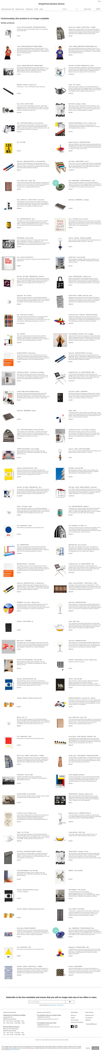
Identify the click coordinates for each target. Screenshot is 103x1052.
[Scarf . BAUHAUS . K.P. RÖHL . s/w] (60, 532)
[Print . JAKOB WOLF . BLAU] (8, 743)
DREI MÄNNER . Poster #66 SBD (77, 889)
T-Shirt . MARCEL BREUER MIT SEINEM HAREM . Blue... (83, 46)
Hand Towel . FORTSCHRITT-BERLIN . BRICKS (29, 851)
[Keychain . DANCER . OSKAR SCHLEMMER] (60, 244)
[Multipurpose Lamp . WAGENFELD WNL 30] (60, 819)
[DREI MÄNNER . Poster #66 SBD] (60, 896)
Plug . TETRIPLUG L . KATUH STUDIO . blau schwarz (30, 199)
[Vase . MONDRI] (8, 340)
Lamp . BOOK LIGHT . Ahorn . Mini (77, 717)
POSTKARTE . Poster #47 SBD (25, 774)
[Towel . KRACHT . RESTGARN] (60, 915)
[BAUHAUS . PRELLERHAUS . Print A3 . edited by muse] (60, 666)
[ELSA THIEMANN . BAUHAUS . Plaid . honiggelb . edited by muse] (60, 340)
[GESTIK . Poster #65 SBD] (60, 685)
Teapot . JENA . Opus (74, 621)
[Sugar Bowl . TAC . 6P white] (8, 302)
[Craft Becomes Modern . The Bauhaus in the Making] (8, 378)
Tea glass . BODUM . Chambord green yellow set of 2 (30, 909)
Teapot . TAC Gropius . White (24, 506)
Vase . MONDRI (21, 334)
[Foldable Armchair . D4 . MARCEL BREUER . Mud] (60, 570)
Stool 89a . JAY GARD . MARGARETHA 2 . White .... (82, 65)
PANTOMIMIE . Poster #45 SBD (25, 238)
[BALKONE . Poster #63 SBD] (60, 474)
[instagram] (76, 1026)
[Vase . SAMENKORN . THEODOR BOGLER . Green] (60, 187)
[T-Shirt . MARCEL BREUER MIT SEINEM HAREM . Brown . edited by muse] (8, 52)
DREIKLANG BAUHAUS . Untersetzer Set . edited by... (82, 698)
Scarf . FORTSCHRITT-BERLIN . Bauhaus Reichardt (30, 429)
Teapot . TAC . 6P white (23, 832)
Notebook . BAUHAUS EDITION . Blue (26, 679)
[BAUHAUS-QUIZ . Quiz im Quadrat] (60, 551)
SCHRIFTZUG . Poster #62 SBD (77, 257)
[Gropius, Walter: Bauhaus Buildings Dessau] (8, 397)
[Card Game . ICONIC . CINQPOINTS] (60, 397)
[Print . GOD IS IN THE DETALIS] (8, 263)
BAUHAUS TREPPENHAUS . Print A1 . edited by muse (82, 123)
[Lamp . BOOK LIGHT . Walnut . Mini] (8, 187)
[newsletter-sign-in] (69, 1001)
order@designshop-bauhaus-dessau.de (48, 1026)
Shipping (87, 1020)
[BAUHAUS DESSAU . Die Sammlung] (8, 359)
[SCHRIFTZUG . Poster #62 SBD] (60, 263)
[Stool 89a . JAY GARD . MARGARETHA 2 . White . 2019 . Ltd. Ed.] (60, 72)
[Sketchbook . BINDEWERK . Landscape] (60, 206)
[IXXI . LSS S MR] (8, 148)
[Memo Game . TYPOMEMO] (8, 647)
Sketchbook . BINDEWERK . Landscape (79, 199)
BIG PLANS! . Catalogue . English (77, 104)
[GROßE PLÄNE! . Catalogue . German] (60, 858)
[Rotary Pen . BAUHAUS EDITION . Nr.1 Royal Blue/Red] (8, 167)
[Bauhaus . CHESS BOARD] (60, 973)
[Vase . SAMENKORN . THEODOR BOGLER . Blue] (60, 934)
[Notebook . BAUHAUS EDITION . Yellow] (8, 474)
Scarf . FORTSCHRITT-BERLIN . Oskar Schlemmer (30, 123)
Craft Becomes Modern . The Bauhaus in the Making (30, 372)
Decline (88, 1048)
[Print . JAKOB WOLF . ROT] (8, 953)
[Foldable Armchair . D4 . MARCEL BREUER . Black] (60, 378)
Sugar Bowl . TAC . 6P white (24, 295)
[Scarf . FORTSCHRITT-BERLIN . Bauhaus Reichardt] (8, 436)
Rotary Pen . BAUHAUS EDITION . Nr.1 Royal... (81, 353)
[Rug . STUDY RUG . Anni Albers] (8, 321)
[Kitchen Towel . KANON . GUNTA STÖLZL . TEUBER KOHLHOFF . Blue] (8, 762)
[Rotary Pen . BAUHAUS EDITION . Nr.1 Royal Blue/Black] (60, 359)
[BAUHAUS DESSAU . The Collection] (8, 570)
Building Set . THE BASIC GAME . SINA (79, 947)
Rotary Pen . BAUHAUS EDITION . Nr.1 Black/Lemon (30, 583)
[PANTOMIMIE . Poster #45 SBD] (8, 244)
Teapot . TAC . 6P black (75, 84)
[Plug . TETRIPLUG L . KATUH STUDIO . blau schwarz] (8, 206)
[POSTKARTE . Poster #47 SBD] (8, 781)
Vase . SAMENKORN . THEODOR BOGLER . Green (82, 180)
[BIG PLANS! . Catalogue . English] (60, 110)
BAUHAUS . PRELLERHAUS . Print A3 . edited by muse (83, 659)
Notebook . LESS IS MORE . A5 (25, 621)
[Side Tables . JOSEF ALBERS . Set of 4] (60, 167)
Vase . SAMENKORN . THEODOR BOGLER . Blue (81, 928)
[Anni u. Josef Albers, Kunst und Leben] (60, 225)
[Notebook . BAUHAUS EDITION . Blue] (8, 685)
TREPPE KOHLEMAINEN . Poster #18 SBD (28, 449)
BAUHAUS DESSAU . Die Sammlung (26, 353)
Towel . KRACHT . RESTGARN (76, 909)
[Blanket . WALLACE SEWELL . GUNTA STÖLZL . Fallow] (60, 589)
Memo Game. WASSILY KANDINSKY (26, 928)
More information (14, 1049)
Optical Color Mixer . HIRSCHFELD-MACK (79, 142)
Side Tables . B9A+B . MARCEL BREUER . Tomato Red (83, 487)
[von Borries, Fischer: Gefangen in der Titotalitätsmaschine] (8, 819)
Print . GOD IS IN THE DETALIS (25, 257)
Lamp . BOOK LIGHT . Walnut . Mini (26, 180)
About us (73, 1015)
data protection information (55, 1005)
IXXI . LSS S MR (21, 142)
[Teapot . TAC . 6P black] (60, 91)
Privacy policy (75, 1020)
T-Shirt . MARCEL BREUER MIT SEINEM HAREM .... (30, 46)
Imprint (73, 1017)
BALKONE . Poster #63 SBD (76, 468)
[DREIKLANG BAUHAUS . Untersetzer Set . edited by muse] (60, 704)
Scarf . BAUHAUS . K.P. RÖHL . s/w (78, 525)
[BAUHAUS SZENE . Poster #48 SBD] (8, 800)
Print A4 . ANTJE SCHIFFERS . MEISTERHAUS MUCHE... (31, 27)
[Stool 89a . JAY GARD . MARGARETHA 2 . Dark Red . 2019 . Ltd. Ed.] (8, 282)
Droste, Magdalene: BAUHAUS (76, 774)
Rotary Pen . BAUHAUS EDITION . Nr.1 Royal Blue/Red (31, 161)
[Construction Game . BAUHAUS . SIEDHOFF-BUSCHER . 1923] (60, 321)
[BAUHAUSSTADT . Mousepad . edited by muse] (60, 800)
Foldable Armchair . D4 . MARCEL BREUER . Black (81, 372)
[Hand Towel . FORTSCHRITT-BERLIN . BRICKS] (8, 858)
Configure (95, 1048)
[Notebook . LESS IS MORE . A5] (8, 627)
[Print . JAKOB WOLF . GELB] (8, 532)
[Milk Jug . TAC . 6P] (8, 723)
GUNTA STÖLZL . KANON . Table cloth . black (80, 295)
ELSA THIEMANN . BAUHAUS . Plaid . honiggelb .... (82, 334)
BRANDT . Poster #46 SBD (75, 870)
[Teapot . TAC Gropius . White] (8, 512)
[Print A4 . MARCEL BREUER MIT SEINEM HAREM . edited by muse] (8, 72)
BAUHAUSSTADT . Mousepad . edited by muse (81, 794)
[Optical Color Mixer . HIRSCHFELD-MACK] (60, 148)
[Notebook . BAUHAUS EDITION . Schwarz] (8, 896)
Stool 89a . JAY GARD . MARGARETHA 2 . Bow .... (30, 487)
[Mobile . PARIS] (60, 417)
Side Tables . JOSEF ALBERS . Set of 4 (79, 161)
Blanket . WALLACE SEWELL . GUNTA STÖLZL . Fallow (83, 583)
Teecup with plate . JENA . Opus (77, 832)
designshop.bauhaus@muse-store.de (47, 1019)
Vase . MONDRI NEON (23, 544)
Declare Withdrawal (91, 1024)
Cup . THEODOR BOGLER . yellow (26, 219)
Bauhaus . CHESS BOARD (75, 966)
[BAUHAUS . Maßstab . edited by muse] (8, 91)
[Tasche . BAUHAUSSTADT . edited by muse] (60, 282)
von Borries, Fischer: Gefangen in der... (27, 813)
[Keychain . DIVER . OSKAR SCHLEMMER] (60, 455)
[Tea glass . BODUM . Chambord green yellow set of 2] (8, 915)
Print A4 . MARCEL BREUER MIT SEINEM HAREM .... (30, 65)
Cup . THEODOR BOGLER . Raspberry (79, 506)
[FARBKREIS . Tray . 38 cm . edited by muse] (8, 608)
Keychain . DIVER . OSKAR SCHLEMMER (79, 449)
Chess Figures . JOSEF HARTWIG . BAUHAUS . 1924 (82, 736)
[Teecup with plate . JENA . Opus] (60, 838)
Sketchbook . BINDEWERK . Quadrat (26, 410)
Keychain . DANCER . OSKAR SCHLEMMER (80, 238)
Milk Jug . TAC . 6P (22, 717)
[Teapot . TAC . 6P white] (8, 838)
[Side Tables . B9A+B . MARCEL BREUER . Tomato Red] (60, 493)
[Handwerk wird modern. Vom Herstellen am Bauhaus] (60, 436)
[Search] (76, 9)
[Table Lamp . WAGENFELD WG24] (60, 647)
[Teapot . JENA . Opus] (60, 627)
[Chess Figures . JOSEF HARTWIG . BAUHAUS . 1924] (60, 743)
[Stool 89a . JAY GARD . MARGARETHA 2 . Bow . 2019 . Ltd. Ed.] (8, 493)
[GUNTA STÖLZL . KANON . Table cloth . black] (60, 302)
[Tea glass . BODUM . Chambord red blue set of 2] (8, 704)
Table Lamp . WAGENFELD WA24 (77, 602)
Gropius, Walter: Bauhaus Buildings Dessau (28, 391)
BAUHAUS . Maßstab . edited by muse (27, 84)
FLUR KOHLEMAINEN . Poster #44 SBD (27, 870)
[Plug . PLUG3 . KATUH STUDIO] (8, 110)
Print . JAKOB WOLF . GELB (24, 525)
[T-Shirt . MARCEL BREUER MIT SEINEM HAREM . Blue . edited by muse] (60, 52)
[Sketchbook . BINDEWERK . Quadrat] (8, 417)
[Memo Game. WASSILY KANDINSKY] (8, 934)
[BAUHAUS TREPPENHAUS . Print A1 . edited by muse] (60, 129)
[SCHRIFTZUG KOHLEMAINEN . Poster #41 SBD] (8, 666)
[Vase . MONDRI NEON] (8, 551)
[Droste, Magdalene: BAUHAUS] (60, 781)
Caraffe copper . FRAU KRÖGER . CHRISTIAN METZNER (83, 755)
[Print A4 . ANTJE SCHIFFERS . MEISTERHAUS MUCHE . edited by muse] (8, 33)
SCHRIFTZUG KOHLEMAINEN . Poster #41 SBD (29, 659)
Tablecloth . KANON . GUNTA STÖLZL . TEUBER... (30, 966)
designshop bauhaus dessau (52, 4)
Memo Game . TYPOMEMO (24, 640)
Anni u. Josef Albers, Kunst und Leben (78, 219)
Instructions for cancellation (89, 1016)
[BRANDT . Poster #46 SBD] (60, 877)
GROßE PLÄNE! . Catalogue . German (78, 851)
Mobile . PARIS (72, 410)
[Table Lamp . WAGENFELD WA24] (60, 608)
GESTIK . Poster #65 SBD (75, 679)
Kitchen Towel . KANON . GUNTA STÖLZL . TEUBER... (82, 27)
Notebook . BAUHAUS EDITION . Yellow (27, 468)
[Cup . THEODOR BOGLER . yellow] (8, 225)
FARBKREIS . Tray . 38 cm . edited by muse (28, 602)
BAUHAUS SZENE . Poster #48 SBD (26, 794)
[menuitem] (8, 9)
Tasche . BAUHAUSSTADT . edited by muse (80, 276)
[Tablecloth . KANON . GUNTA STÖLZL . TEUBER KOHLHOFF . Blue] (8, 973)
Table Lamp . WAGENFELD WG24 (77, 640)
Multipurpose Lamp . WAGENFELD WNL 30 (80, 813)
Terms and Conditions (77, 1022)
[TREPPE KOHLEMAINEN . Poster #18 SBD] (8, 455)
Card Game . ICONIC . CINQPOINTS (78, 391)
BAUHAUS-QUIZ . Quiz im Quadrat (77, 544)
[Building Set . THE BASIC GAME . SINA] (60, 953)
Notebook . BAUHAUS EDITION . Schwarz (27, 889)
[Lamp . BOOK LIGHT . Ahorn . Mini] (60, 723)
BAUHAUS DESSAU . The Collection (26, 564)
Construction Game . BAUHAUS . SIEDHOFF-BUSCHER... (83, 314)
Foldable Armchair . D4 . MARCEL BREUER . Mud (81, 564)
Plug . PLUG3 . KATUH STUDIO (25, 104)
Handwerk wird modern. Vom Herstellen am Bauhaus (82, 429)
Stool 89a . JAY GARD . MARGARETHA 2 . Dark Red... (31, 276)
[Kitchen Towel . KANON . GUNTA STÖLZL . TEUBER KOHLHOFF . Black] (60, 33)
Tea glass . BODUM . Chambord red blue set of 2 (29, 698)
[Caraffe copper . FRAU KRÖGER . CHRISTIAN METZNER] (60, 762)
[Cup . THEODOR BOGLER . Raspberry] (60, 512)
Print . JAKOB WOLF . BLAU (24, 736)
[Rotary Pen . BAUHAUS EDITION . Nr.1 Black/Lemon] (8, 589)
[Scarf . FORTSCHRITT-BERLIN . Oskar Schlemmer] (8, 129)
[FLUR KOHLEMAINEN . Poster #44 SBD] (8, 877)
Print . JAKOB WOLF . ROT (24, 947)
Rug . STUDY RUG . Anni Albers (25, 314)
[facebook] (72, 1026)
